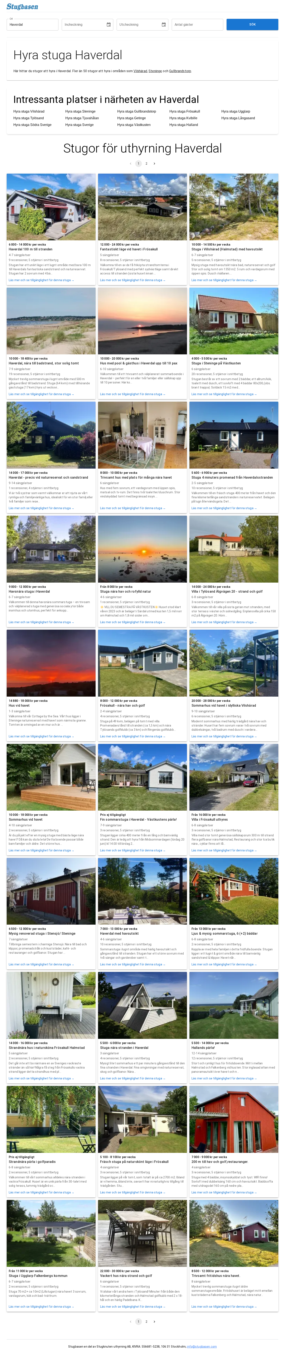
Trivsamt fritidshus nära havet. (216, 1276)
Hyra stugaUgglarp (235, 111)
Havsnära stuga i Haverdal (29, 591)
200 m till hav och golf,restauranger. (220, 1162)
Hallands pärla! (203, 1048)
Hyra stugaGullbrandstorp (136, 111)
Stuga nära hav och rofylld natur (125, 591)
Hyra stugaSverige (79, 125)
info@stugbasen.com (202, 1346)
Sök (252, 24)
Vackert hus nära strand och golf (126, 1276)
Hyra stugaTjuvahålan (82, 118)
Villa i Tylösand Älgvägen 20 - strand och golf (227, 591)
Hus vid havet (19, 705)
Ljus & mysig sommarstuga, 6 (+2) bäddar (225, 934)
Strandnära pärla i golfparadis (32, 1162)
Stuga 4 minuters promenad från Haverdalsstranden (232, 477)
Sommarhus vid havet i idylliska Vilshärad (224, 705)
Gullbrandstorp (180, 71)
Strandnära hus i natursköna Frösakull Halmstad (47, 1048)
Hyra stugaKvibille (183, 118)
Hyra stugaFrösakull (184, 111)
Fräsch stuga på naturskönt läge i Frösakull (134, 1162)
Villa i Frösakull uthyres (210, 819)
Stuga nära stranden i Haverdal (124, 1048)
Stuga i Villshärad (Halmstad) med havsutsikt (227, 249)
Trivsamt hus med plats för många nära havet (136, 477)
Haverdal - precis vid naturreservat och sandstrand (48, 477)
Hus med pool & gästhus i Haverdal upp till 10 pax (138, 363)
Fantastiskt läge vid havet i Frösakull (129, 249)
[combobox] (29, 25)
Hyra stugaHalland (183, 125)
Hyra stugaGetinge (131, 118)
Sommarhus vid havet (26, 819)
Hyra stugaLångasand (238, 118)
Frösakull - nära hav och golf (122, 705)
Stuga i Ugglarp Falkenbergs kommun (38, 1276)
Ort (11, 18)
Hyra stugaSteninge (80, 111)
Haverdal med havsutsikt (119, 934)
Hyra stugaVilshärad (28, 111)
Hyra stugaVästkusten (134, 125)
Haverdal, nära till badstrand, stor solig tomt (44, 363)
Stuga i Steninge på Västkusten (216, 363)
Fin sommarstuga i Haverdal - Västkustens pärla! (138, 819)
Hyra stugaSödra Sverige (32, 125)
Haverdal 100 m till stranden (30, 249)
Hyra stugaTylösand (28, 118)
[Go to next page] (154, 163)
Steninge (155, 71)
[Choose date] (109, 25)
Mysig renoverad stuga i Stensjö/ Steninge (42, 934)
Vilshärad (140, 71)
